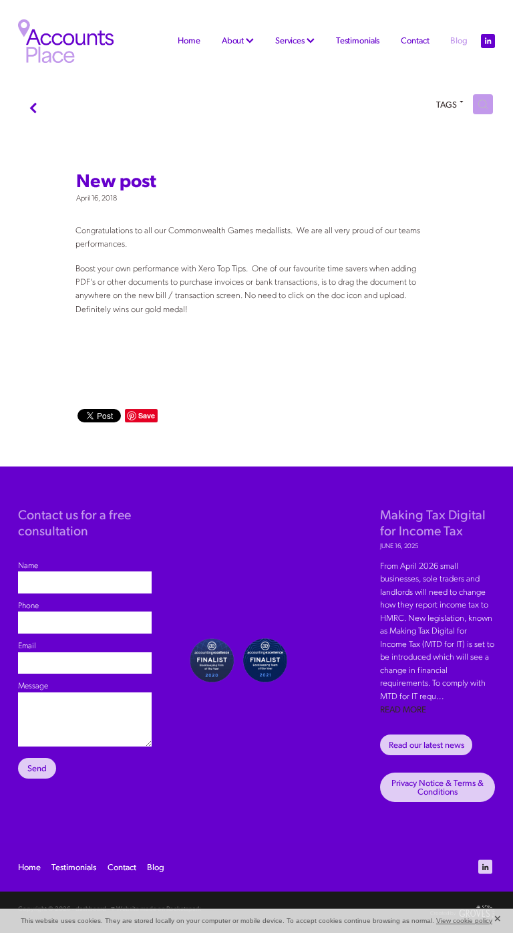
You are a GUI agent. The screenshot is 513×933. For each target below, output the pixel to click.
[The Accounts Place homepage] (66, 41)
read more (403, 709)
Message (33, 685)
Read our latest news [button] (426, 744)
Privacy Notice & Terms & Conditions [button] (437, 787)
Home (189, 40)
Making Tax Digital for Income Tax (433, 521)
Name (28, 565)
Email (27, 645)
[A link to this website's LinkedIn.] (488, 41)
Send (37, 768)
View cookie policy (464, 920)
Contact (415, 40)
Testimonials (357, 40)
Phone (28, 605)
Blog (458, 40)
